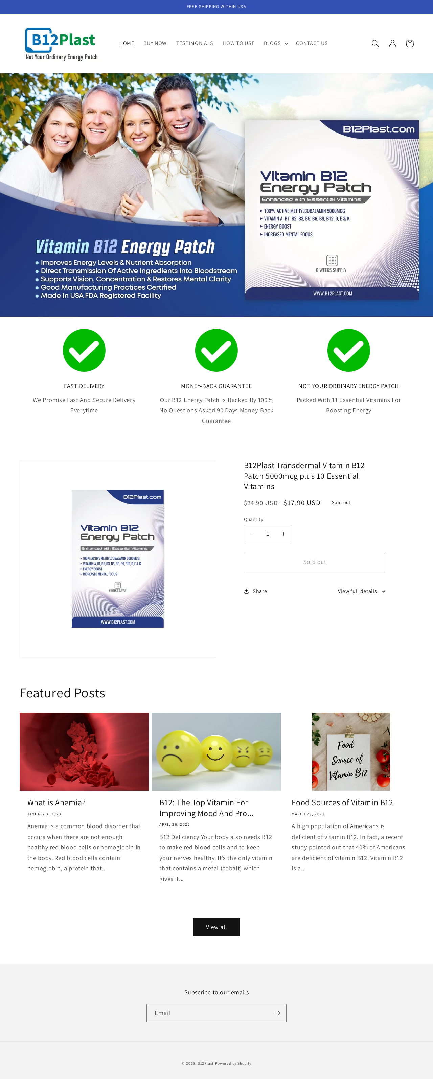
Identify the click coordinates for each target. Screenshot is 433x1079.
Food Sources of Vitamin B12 (342, 802)
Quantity (254, 519)
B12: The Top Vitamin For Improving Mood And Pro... (206, 807)
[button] (275, 43)
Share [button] (260, 591)
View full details (357, 591)
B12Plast (206, 1063)
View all (216, 927)
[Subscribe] (277, 1013)
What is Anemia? (56, 802)
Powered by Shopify (233, 1063)
